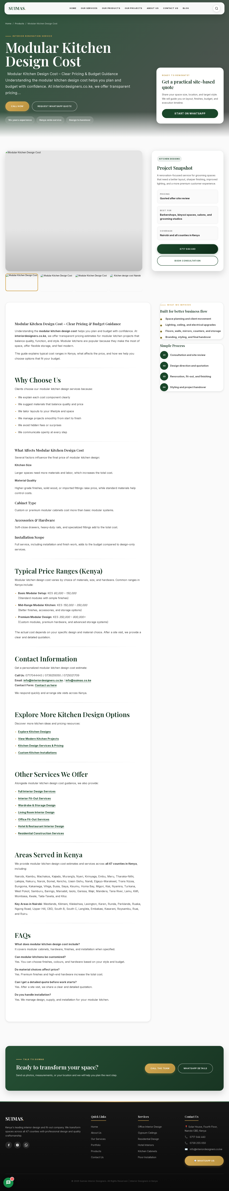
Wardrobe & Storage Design (36, 805)
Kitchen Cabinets (147, 1151)
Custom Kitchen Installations (37, 752)
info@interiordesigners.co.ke (43, 680)
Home (73, 8)
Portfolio (96, 1145)
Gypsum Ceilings (147, 1132)
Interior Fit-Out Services (34, 798)
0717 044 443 (187, 249)
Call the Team (160, 1068)
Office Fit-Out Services (33, 819)
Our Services (89, 8)
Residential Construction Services (41, 833)
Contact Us (170, 8)
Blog (186, 8)
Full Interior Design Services (36, 791)
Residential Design (148, 1139)
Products (19, 23)
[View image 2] (56, 282)
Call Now (17, 106)
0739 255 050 (198, 1143)
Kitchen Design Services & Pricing (40, 745)
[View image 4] (126, 282)
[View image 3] (91, 282)
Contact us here (46, 685)
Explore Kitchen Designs (34, 731)
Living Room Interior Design (36, 812)
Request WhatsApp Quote (55, 106)
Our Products (111, 8)
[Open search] (216, 8)
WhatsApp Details (195, 1068)
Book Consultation (188, 260)
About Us (153, 8)
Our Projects (133, 8)
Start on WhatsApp (190, 113)
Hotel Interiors (146, 1145)
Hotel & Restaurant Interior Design (41, 826)
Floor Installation (147, 1157)
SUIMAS (17, 8)
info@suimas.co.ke (78, 680)
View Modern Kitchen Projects (38, 738)
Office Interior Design (150, 1126)
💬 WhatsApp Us (204, 1160)
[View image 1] (21, 282)
